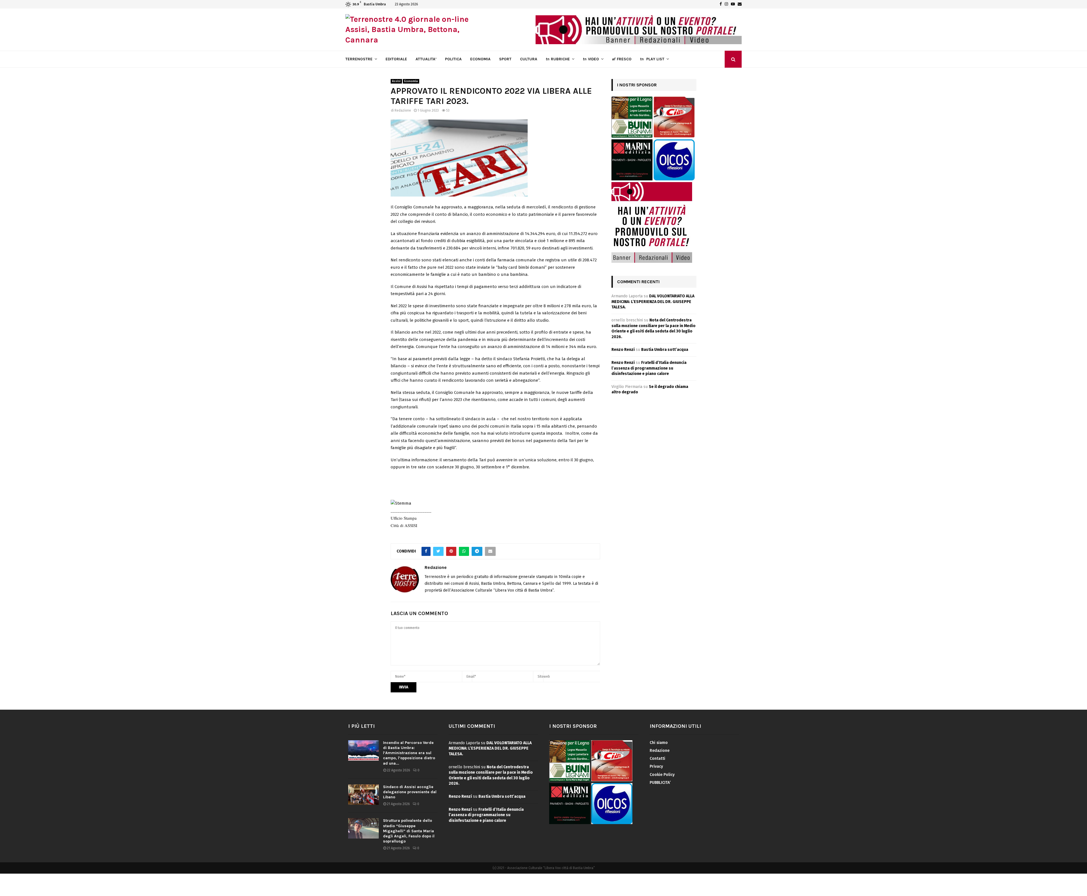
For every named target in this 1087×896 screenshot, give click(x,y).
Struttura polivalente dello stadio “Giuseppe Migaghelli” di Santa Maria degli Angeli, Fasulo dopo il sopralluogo (409, 831)
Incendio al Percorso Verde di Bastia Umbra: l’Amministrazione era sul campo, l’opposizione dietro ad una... (409, 753)
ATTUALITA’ (426, 59)
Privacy (656, 766)
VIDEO (591, 59)
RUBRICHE (558, 59)
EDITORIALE (396, 59)
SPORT (505, 59)
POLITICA (453, 59)
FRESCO (622, 59)
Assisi (396, 81)
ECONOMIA (480, 59)
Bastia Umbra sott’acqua (664, 349)
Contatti (657, 758)
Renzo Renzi (623, 349)
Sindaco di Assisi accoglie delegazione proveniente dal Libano (409, 791)
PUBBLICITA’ (660, 782)
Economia (411, 81)
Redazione (403, 110)
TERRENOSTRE (359, 59)
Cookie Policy (662, 774)
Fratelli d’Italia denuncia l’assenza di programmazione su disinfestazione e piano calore (648, 368)
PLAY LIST (652, 59)
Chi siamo (659, 742)
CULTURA (528, 59)
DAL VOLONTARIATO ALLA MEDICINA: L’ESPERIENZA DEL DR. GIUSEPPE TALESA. (652, 302)
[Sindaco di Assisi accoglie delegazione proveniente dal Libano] (363, 794)
